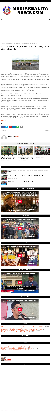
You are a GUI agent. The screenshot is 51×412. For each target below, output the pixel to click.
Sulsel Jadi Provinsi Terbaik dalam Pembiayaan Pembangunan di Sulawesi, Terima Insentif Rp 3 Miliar (22, 326)
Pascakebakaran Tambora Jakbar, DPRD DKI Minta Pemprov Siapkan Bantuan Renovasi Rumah (21, 329)
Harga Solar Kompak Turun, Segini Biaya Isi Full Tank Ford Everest (15, 331)
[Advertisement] (25, 33)
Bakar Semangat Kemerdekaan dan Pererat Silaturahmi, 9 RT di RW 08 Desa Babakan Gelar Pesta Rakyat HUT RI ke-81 (28, 176)
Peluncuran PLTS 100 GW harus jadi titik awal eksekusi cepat (14, 347)
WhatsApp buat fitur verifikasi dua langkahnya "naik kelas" (13, 349)
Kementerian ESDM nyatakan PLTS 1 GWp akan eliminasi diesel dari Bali (16, 348)
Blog (7, 410)
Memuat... (3, 338)
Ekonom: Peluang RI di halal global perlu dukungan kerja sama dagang (16, 346)
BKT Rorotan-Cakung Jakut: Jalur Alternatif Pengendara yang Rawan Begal (17, 328)
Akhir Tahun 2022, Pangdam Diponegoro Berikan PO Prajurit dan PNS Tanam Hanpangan (8, 157)
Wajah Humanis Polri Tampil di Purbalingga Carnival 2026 (20, 181)
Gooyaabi (17, 410)
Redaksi (17, 136)
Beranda (3, 43)
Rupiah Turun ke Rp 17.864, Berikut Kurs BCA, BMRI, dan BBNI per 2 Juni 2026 (18, 330)
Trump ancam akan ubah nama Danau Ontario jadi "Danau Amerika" (16, 351)
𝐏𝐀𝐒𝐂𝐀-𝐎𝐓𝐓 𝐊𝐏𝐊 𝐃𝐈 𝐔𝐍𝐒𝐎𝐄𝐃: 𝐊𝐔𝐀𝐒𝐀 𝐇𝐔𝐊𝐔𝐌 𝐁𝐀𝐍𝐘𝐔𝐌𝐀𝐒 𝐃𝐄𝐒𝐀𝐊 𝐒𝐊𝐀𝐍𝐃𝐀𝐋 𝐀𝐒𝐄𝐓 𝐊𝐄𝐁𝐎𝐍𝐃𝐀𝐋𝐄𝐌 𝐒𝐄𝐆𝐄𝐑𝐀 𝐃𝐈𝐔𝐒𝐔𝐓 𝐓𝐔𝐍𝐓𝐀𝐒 (27, 171)
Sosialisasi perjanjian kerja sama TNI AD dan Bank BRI (42, 156)
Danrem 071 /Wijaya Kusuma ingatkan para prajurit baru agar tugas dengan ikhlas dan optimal (25, 157)
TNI (6, 43)
